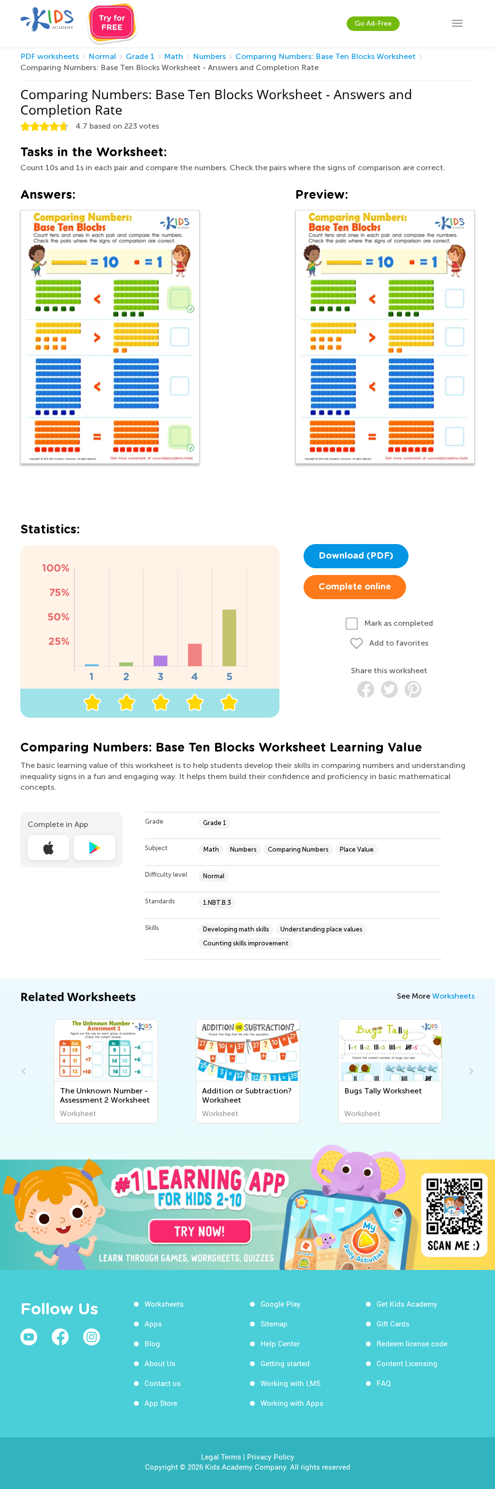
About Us (160, 1363)
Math (173, 56)
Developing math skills (236, 929)
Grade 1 (140, 56)
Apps (153, 1323)
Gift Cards (393, 1323)
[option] (106, 1071)
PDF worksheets (49, 56)
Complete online (355, 587)
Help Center (280, 1343)
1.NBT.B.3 (217, 902)
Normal (102, 56)
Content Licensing (407, 1363)
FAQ (384, 1383)
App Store (161, 1403)
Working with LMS (290, 1383)
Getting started (285, 1363)
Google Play (281, 1304)
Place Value (357, 849)
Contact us (163, 1383)
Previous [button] (25, 1071)
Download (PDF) (356, 556)
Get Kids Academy (407, 1304)
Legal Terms (221, 1456)
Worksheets (453, 996)
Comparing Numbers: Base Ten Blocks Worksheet (325, 56)
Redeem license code (412, 1343)
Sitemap (274, 1323)
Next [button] (470, 1071)
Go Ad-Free (373, 23)
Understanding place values (321, 929)
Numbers (209, 56)
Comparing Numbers (298, 849)
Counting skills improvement (246, 943)
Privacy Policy (270, 1456)
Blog (152, 1343)
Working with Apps (292, 1403)
